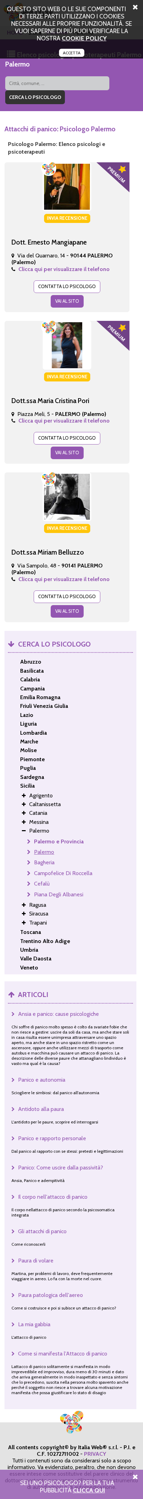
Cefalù (42, 883)
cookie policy (84, 38)
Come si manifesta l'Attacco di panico (62, 1353)
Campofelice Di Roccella (63, 873)
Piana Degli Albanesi (58, 894)
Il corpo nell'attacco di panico (52, 1196)
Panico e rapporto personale (52, 1138)
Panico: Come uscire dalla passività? (60, 1167)
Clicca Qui (89, 1490)
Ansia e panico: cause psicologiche (58, 1014)
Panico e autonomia (41, 1079)
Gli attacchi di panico (42, 1231)
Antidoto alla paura (41, 1109)
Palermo (44, 852)
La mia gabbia (34, 1324)
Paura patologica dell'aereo (50, 1295)
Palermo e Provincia (59, 841)
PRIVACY (95, 1454)
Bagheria (44, 862)
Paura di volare (35, 1260)
